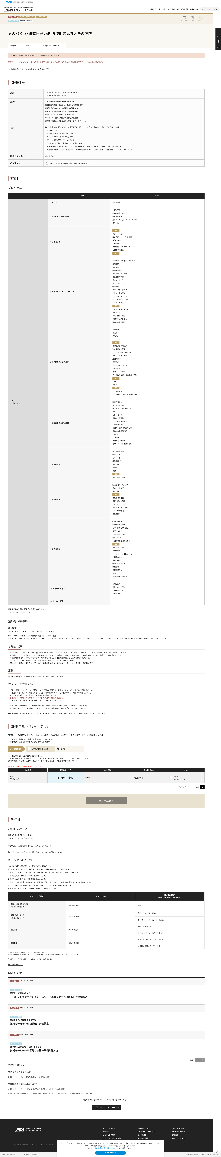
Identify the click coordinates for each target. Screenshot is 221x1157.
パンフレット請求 (109, 1128)
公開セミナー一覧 (154, 9)
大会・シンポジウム (168, 9)
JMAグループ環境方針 (31, 1154)
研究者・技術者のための (48, 995)
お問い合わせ (194, 9)
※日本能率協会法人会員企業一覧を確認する (25, 755)
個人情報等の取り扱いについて (105, 1148)
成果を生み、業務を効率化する (29, 1022)
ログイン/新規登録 (182, 9)
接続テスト (53, 690)
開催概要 (13, 45)
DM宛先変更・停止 (144, 1128)
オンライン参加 (16, 990)
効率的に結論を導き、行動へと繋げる (34, 1048)
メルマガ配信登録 (109, 1135)
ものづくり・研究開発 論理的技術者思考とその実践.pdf (70, 163)
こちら (30, 835)
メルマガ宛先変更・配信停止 (112, 1138)
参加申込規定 (142, 1135)
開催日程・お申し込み (53, 45)
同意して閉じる (110, 1152)
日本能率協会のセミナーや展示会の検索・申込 (18, 7)
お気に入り (201, 21)
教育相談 (106, 1132)
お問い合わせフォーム (39, 852)
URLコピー (192, 21)
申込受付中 (14, 981)
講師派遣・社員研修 (178, 1132)
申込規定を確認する (15, 964)
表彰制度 (175, 1135)
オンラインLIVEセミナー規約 (36, 713)
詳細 (27, 45)
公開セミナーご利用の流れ (146, 1132)
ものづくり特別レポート (180, 1138)
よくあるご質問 (143, 1138)
